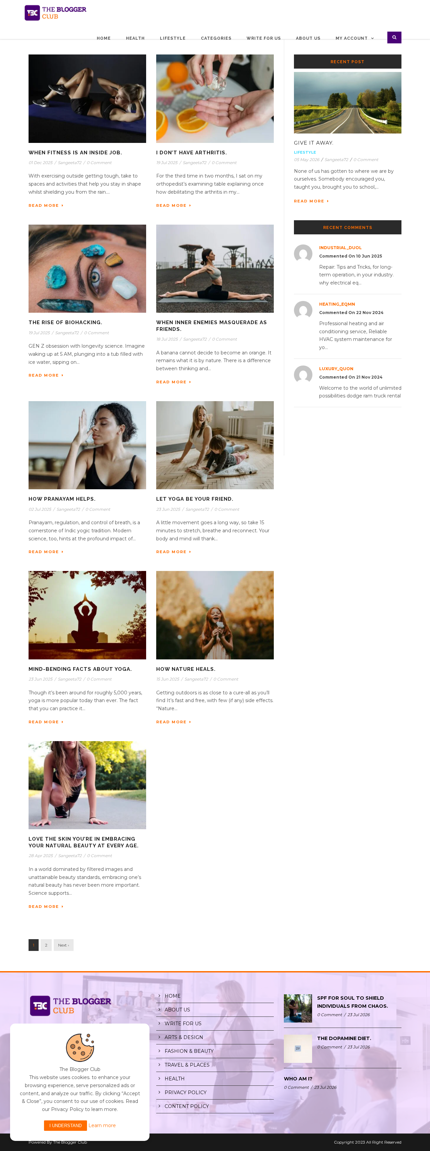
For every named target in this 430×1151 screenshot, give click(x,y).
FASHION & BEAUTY (189, 1051)
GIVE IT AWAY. (314, 143)
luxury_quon (336, 368)
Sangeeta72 (69, 162)
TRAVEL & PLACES (187, 1065)
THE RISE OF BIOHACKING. (65, 322)
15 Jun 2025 (167, 679)
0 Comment (99, 162)
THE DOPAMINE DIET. (344, 1038)
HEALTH (175, 1079)
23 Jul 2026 (358, 1014)
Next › (63, 945)
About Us (308, 38)
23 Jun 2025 (168, 509)
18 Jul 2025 (167, 339)
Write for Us (264, 38)
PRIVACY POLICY (186, 1092)
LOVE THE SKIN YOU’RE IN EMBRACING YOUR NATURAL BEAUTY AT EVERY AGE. (84, 842)
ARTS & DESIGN (184, 1037)
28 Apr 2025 (41, 855)
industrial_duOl (340, 247)
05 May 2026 (306, 159)
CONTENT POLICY (187, 1106)
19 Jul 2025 (166, 162)
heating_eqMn (337, 304)
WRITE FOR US (183, 1024)
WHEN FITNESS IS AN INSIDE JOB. (75, 153)
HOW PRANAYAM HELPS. (62, 499)
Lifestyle (173, 38)
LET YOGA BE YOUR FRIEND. (194, 499)
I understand (65, 1125)
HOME (173, 996)
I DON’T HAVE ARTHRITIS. (191, 153)
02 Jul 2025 (40, 509)
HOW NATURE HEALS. (186, 669)
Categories (216, 38)
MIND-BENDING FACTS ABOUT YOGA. (80, 669)
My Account (352, 38)
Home (104, 38)
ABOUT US (177, 1010)
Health (135, 38)
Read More (44, 205)
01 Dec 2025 (40, 162)
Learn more (102, 1125)
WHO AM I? (298, 1079)
